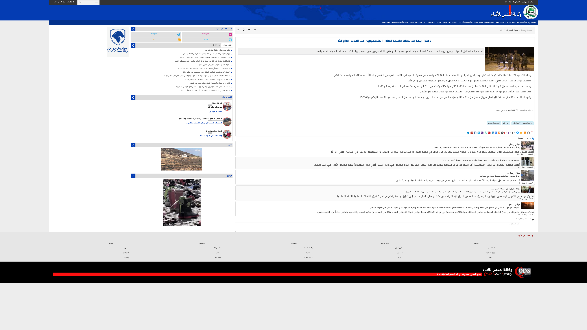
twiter (206, 39)
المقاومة (467, 22)
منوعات (405, 22)
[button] (238, 29)
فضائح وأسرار (399, 247)
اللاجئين (399, 252)
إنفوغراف (126, 257)
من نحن (524, 2)
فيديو (111, 243)
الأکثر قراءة (227, 45)
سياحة (461, 22)
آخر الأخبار (216, 45)
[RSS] (249, 29)
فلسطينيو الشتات (477, 22)
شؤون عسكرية (510, 22)
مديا (425, 22)
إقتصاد (527, 22)
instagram (205, 34)
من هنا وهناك (308, 257)
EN (506, 2)
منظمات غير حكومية (434, 22)
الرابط (531, 2)
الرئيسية (533, 22)
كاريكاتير (126, 252)
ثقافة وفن (520, 22)
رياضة (502, 22)
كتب (217, 252)
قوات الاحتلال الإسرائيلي (523, 123)
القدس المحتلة (494, 123)
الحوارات (202, 243)
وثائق (497, 22)
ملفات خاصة (386, 22)
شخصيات (454, 22)
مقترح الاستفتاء (396, 22)
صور (126, 247)
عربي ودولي (446, 22)
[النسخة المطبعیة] (255, 29)
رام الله (506, 123)
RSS (154, 39)
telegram (154, 34)
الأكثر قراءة (217, 257)
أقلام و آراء (217, 247)
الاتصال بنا (516, 2)
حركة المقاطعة (489, 22)
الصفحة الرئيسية (527, 30)
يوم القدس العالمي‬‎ (415, 22)
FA (510, 2)
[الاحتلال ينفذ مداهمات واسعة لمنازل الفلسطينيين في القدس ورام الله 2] (509, 59)
